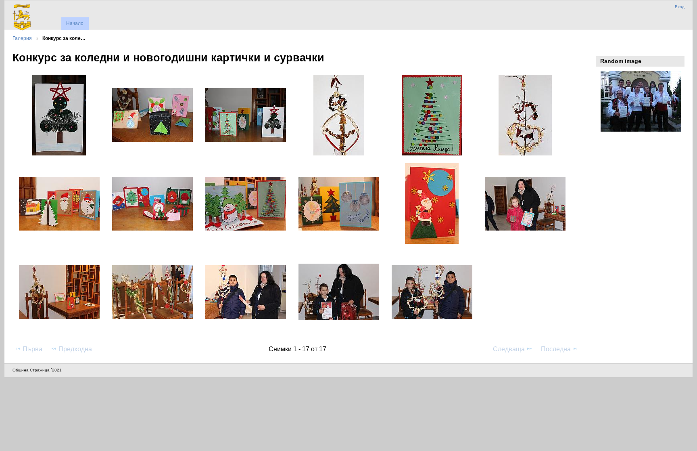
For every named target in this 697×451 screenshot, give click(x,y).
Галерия (22, 38)
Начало (74, 23)
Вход (679, 6)
